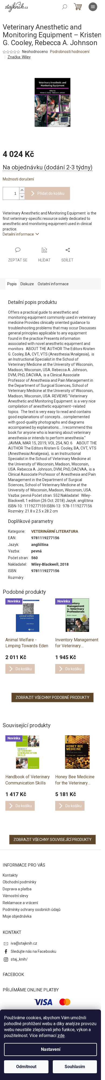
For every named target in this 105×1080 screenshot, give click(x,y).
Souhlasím (75, 1066)
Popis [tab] (12, 284)
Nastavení (50, 1049)
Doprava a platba (17, 889)
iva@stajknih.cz (24, 943)
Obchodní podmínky (19, 882)
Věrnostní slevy (15, 896)
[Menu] (93, 6)
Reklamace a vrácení (20, 903)
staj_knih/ (19, 959)
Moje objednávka (17, 916)
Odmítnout (26, 1066)
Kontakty (10, 875)
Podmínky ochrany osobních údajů (32, 909)
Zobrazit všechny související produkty (52, 839)
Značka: (19, 57)
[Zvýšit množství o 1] (21, 190)
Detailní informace (18, 234)
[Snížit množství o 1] (21, 196)
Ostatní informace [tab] (53, 284)
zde (61, 1035)
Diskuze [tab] (27, 284)
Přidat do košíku (50, 193)
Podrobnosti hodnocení (69, 51)
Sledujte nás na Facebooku (33, 951)
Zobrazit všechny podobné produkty (52, 697)
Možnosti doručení (18, 179)
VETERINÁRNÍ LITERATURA (54, 531)
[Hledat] (64, 6)
